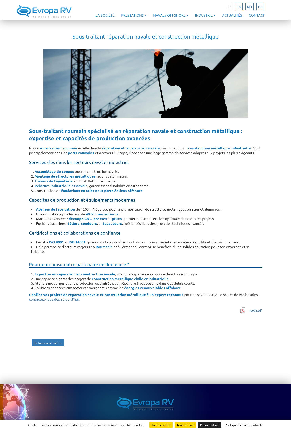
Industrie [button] (204, 15)
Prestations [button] (133, 15)
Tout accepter (161, 425)
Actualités (232, 15)
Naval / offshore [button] (169, 15)
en (239, 7)
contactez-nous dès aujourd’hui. (54, 299)
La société (104, 15)
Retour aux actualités (48, 343)
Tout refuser (185, 425)
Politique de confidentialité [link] (244, 425)
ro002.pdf (256, 310)
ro (249, 7)
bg (260, 7)
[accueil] (44, 18)
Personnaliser (209, 425)
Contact (257, 15)
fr (228, 7)
